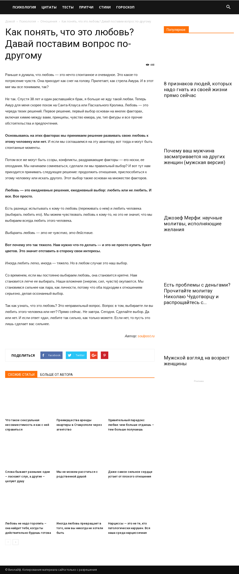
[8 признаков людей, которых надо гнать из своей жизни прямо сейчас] (199, 58)
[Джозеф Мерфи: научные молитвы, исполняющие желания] (199, 192)
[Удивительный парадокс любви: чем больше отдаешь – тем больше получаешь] (131, 400)
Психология (24, 7)
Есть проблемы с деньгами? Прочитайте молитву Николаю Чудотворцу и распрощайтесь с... (197, 293)
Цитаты (49, 7)
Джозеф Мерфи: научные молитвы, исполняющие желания (193, 223)
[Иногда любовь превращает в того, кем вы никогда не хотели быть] (79, 504)
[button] (228, 7)
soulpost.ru (146, 336)
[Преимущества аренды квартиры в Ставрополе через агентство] (79, 400)
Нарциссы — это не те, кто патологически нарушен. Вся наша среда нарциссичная (129, 528)
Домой (10, 21)
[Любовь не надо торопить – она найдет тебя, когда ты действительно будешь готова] (28, 504)
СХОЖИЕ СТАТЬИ (21, 375)
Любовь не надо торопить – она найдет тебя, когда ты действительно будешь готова (28, 528)
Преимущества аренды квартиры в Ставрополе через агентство (79, 424)
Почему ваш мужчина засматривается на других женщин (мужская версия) (194, 156)
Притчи (86, 7)
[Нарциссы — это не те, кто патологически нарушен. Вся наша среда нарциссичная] (131, 504)
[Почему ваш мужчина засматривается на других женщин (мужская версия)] (199, 125)
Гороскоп (125, 7)
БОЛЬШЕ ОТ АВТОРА (56, 375)
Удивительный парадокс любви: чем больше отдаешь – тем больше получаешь (131, 424)
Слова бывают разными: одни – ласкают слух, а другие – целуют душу (27, 476)
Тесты (68, 7)
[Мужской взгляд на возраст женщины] (199, 332)
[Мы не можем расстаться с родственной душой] (79, 452)
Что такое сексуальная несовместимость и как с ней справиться (27, 424)
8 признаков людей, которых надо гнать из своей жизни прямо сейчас (198, 89)
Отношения (48, 21)
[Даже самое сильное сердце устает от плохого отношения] (131, 452)
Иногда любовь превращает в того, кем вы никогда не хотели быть (79, 528)
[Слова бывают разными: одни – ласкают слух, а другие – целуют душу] (28, 452)
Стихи (105, 7)
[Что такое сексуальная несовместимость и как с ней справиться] (28, 400)
